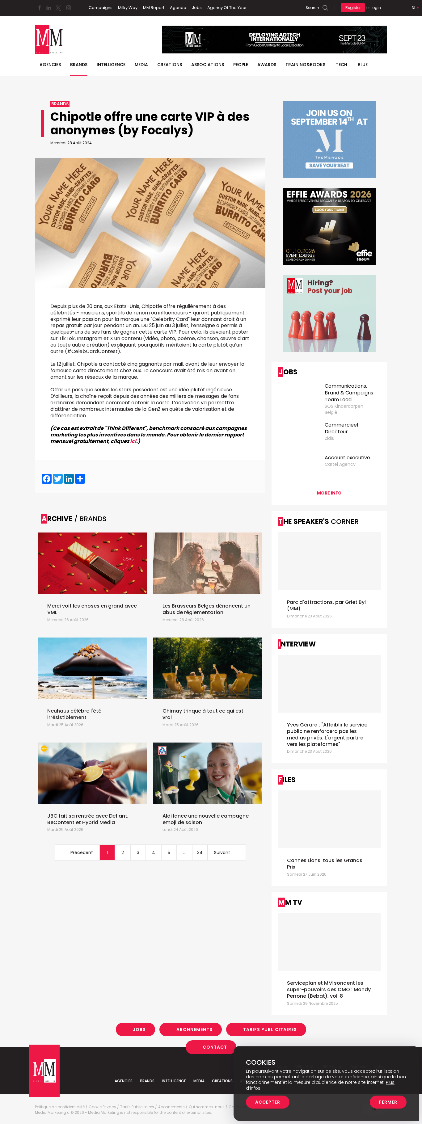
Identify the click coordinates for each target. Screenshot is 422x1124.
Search (312, 7)
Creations (169, 64)
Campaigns (100, 8)
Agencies (50, 64)
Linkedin (48, 7)
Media (141, 64)
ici (133, 441)
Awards (266, 64)
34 (200, 852)
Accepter (267, 1102)
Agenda (178, 8)
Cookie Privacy (102, 1107)
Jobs (197, 8)
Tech (341, 64)
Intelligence (111, 64)
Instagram (68, 7)
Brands (78, 64)
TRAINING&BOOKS (305, 64)
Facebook (39, 7)
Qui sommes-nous (207, 1107)
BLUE (363, 64)
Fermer (388, 1102)
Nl (414, 7)
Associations (207, 64)
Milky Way (127, 8)
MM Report (153, 8)
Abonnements (194, 1029)
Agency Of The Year (227, 8)
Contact (215, 1047)
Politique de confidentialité (60, 1107)
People (240, 64)
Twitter (58, 7)
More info (329, 493)
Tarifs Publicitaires (270, 1029)
